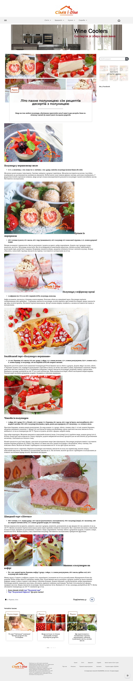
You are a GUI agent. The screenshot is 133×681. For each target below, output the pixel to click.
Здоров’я (58, 20)
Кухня (70, 20)
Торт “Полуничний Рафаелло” (19, 592)
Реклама (73, 666)
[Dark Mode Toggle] (127, 675)
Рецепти (14, 89)
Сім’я (47, 20)
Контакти (98, 666)
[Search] (127, 59)
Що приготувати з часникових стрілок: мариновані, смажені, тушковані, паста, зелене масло (50, 637)
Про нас (64, 666)
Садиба (82, 20)
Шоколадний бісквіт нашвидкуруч (82, 635)
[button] (92, 599)
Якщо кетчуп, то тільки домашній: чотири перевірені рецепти (19, 635)
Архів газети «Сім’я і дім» (112, 662)
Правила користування (85, 666)
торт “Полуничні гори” (32, 590)
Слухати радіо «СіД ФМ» (112, 666)
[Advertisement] (115, 141)
